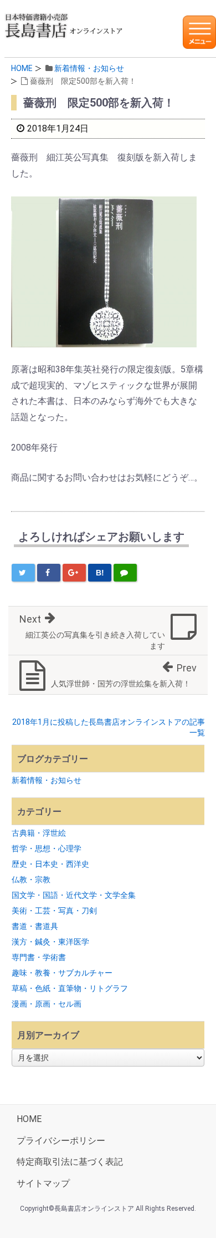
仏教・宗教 (31, 879)
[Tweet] (23, 573)
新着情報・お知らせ (89, 68)
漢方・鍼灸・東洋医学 (50, 941)
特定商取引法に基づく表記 (70, 1161)
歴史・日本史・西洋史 (50, 864)
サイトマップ (43, 1183)
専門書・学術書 (39, 957)
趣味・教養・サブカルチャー (62, 972)
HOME (22, 68)
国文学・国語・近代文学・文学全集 (74, 895)
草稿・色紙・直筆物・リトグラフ (70, 988)
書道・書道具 (35, 926)
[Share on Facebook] (48, 573)
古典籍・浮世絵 (39, 832)
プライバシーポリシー (61, 1140)
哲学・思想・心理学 (46, 848)
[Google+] (74, 573)
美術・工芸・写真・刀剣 (54, 910)
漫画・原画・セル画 (46, 1003)
